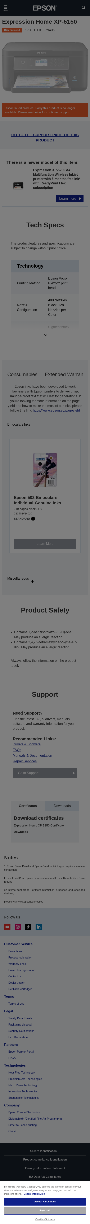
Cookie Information (34, 1194)
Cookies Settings (45, 1219)
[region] (45, 1202)
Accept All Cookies (45, 1201)
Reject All (45, 1210)
